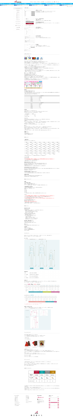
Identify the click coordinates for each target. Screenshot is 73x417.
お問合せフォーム (41, 399)
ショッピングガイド (16, 395)
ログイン (27, 399)
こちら (32, 160)
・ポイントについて (16, 403)
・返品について (16, 400)
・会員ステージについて (17, 404)
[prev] (57, 396)
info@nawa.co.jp (31, 228)
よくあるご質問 (18, 27)
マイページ (27, 395)
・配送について (16, 399)
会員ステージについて (18, 25)
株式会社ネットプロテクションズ (34, 77)
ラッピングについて (18, 21)
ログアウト (27, 402)
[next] (58, 396)
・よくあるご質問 (16, 405)
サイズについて (18, 19)
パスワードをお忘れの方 (29, 401)
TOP (67, 6)
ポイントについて (18, 23)
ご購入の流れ (18, 10)
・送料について (16, 398)
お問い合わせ (18, 29)
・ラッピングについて (17, 402)
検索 (52, 1)
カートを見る (27, 398)
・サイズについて (16, 401)
